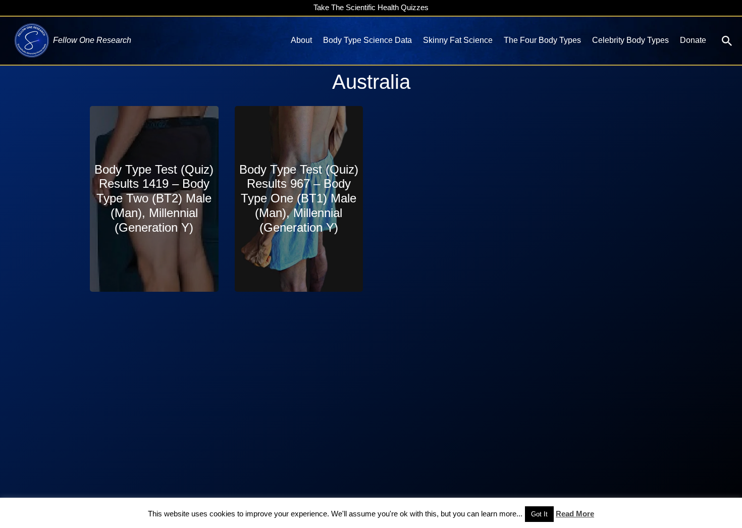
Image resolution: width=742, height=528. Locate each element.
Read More (575, 513)
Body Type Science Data (367, 40)
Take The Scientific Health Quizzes (371, 7)
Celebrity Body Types (630, 40)
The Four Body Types (542, 40)
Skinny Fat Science (458, 40)
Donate (693, 40)
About (301, 40)
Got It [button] (539, 514)
